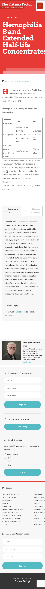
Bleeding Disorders (35, 211)
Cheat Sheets (7, 500)
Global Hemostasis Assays (12, 509)
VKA (9, 465)
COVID (5, 503)
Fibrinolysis (38, 506)
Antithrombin (12, 454)
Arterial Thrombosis (10, 497)
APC (9, 458)
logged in (21, 311)
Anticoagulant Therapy (11, 494)
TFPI (9, 461)
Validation (6, 524)
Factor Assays (7, 506)
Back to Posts (12, 17)
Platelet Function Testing (11, 515)
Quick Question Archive (11, 518)
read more (27, 362)
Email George (22, 426)
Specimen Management (11, 521)
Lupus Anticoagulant (10, 512)
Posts (36, 515)
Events (36, 503)
